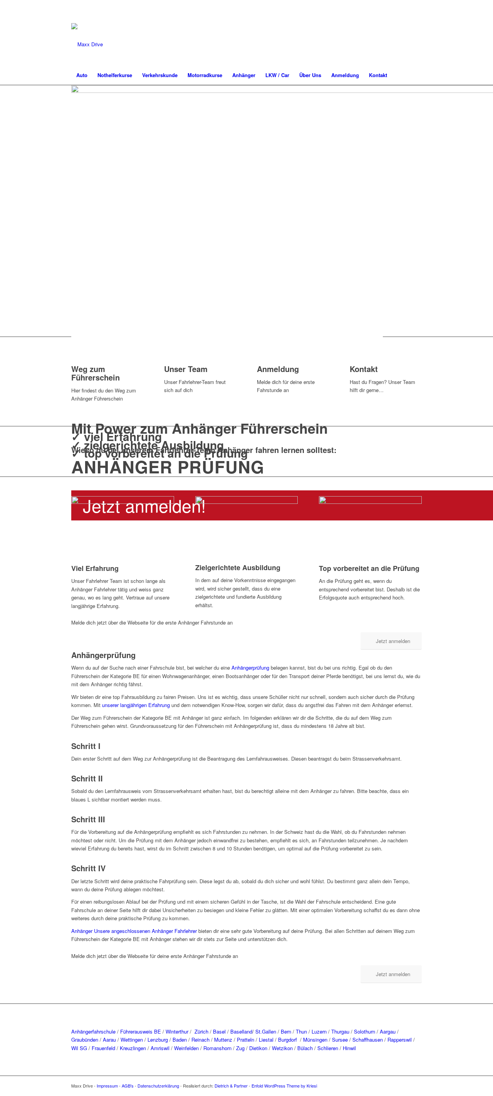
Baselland (241, 1031)
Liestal (266, 1039)
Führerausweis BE (140, 1031)
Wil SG (79, 1048)
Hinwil (349, 1048)
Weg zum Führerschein (95, 373)
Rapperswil (399, 1039)
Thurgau (340, 1031)
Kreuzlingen (133, 1048)
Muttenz (223, 1039)
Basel (219, 1031)
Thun (301, 1031)
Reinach (200, 1039)
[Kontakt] (352, 361)
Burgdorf (288, 1039)
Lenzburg (158, 1039)
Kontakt (364, 368)
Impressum (107, 1086)
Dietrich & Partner (231, 1086)
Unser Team (186, 368)
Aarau (109, 1039)
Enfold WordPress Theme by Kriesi (284, 1086)
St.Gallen (265, 1031)
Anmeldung (278, 368)
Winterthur (176, 1031)
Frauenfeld (103, 1048)
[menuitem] (81, 75)
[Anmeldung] (259, 361)
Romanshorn (217, 1048)
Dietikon (258, 1048)
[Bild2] (87, 44)
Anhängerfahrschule (93, 1031)
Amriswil (160, 1048)
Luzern (319, 1031)
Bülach (305, 1048)
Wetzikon (282, 1048)
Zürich (201, 1031)
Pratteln (245, 1039)
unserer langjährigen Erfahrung (136, 705)
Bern (286, 1031)
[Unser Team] (166, 361)
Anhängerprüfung (250, 667)
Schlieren (327, 1048)
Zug (240, 1048)
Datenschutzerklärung (158, 1086)
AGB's (128, 1086)
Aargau (388, 1031)
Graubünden (84, 1039)
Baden (180, 1039)
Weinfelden (186, 1048)
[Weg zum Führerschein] (73, 361)
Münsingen (315, 1039)
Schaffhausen (367, 1039)
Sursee (340, 1039)
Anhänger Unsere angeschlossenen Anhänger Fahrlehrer (134, 930)
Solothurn (364, 1031)
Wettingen (132, 1039)
